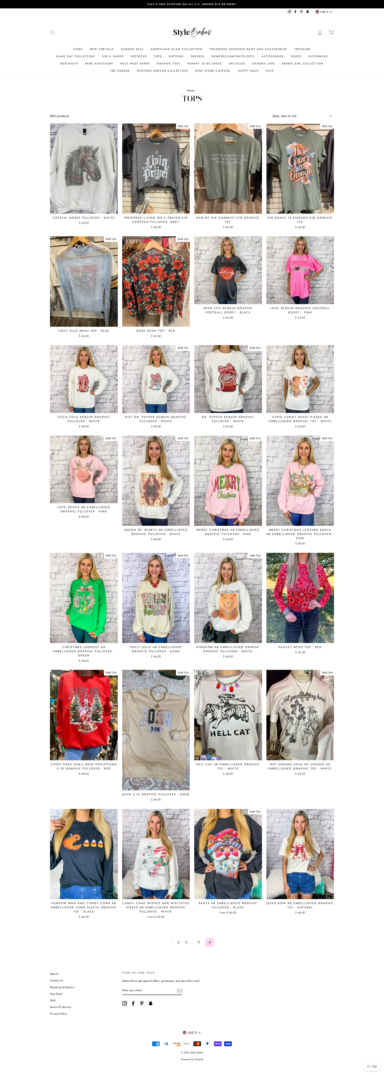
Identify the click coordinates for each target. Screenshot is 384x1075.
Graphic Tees (168, 63)
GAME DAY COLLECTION (75, 56)
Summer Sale (132, 49)
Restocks (139, 56)
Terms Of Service (60, 1007)
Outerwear (318, 56)
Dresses (198, 56)
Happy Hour (248, 71)
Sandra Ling (263, 63)
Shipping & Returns (62, 987)
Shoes (296, 56)
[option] (192, 4)
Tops (158, 56)
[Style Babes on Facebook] (133, 1003)
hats (270, 71)
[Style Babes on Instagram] (124, 1003)
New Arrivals (102, 49)
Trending (302, 49)
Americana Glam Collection (177, 49)
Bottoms (176, 56)
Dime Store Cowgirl (213, 71)
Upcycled (237, 63)
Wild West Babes (135, 63)
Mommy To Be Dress (204, 63)
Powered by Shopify (192, 1059)
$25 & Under (113, 56)
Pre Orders (120, 71)
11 (198, 942)
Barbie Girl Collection (302, 63)
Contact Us (56, 980)
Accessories (273, 56)
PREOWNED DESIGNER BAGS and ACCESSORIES (248, 49)
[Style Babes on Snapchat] (150, 1003)
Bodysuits (69, 63)
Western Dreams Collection (162, 71)
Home (78, 49)
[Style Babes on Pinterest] (141, 1003)
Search (54, 974)
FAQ (52, 1000)
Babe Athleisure (99, 63)
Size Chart (56, 994)
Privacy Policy (58, 1014)
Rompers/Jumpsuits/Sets (233, 56)
